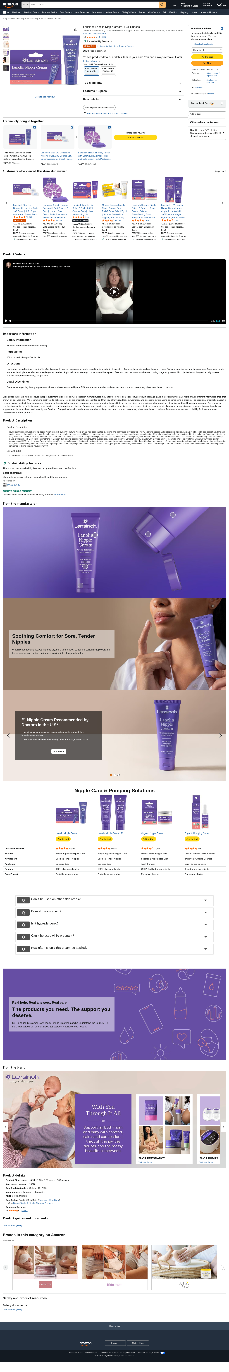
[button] (6, 12)
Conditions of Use (75, 1353)
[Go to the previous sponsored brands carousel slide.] (5, 1267)
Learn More (58, 751)
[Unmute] (223, 321)
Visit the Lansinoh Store (95, 33)
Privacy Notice (91, 1353)
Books (142, 12)
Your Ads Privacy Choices (148, 1353)
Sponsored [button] (7, 1240)
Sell (164, 12)
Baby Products (9, 19)
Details (211, 94)
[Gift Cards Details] (159, 12)
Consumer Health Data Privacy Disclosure (117, 1353)
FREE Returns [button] (90, 61)
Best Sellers (66, 12)
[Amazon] (11, 5)
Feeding (20, 19)
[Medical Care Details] (38, 12)
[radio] (6, 29)
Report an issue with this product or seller (107, 113)
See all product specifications (99, 107)
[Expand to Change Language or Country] (123, 1343)
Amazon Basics (49, 12)
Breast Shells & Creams (51, 19)
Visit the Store (145, 1162)
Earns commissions (30, 263)
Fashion (173, 12)
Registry (184, 12)
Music (194, 12)
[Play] (5, 320)
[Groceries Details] (103, 12)
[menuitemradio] (218, 321)
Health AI (16, 12)
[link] (58, 137)
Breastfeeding (32, 19)
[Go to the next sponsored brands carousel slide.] (223, 1267)
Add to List (195, 114)
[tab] (111, 775)
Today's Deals (129, 12)
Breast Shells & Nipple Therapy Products (33, 1203)
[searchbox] (94, 5)
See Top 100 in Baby (49, 1200)
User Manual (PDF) (12, 1225)
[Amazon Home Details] (216, 12)
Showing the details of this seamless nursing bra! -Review (42, 266)
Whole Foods (112, 12)
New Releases (82, 12)
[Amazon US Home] (85, 1344)
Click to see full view (45, 96)
